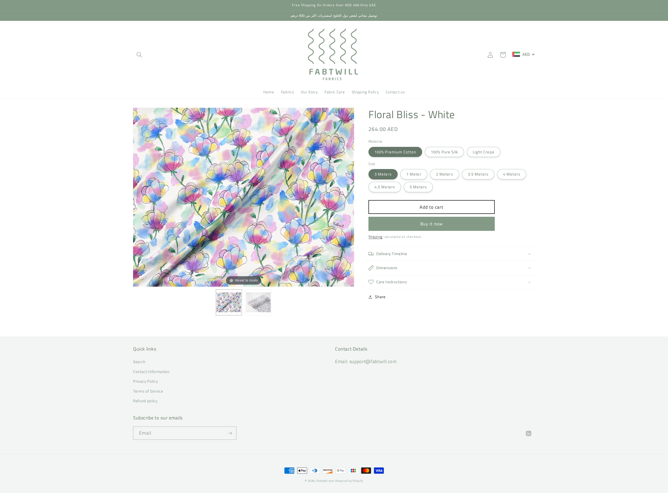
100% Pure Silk (444, 152)
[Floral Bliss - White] (229, 302)
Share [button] (380, 297)
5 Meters (418, 187)
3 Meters (383, 174)
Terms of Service (148, 391)
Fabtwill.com (325, 481)
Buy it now (431, 223)
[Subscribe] (230, 433)
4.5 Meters (384, 187)
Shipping (375, 236)
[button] (139, 55)
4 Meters (511, 174)
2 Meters (444, 174)
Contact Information (151, 372)
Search (139, 362)
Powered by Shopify (349, 481)
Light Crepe (483, 152)
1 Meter (413, 174)
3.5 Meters (478, 174)
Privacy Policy (145, 381)
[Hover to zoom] (243, 196)
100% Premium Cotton (395, 152)
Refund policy (145, 401)
